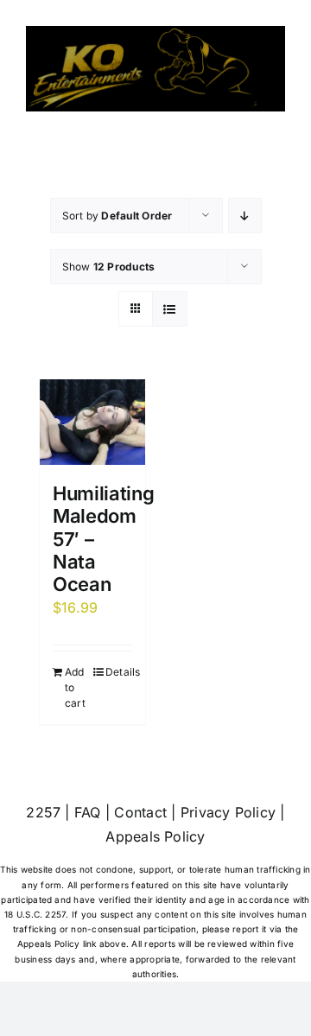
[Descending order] (245, 215)
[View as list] (170, 309)
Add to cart (75, 687)
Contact (140, 812)
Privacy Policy (228, 812)
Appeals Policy (155, 836)
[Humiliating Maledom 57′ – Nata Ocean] (92, 422)
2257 (43, 812)
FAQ (87, 812)
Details (118, 671)
